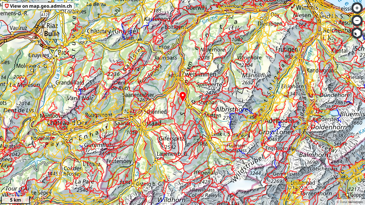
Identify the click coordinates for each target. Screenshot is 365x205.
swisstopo (355, 202)
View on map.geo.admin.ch (41, 6)
